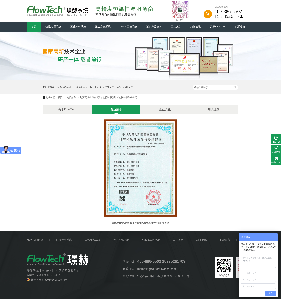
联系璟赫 (240, 26)
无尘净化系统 (103, 26)
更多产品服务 (154, 26)
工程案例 (176, 26)
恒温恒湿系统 (53, 26)
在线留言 (225, 239)
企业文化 (165, 109)
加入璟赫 (214, 109)
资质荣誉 (71, 97)
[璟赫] (75, 259)
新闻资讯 (195, 26)
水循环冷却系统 (125, 87)
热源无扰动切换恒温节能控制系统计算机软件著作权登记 (108, 97)
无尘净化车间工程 (83, 87)
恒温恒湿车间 (64, 87)
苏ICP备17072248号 (49, 275)
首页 (33, 26)
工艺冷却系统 (78, 26)
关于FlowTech (218, 26)
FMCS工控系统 (128, 26)
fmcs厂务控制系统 (104, 87)
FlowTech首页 (35, 239)
